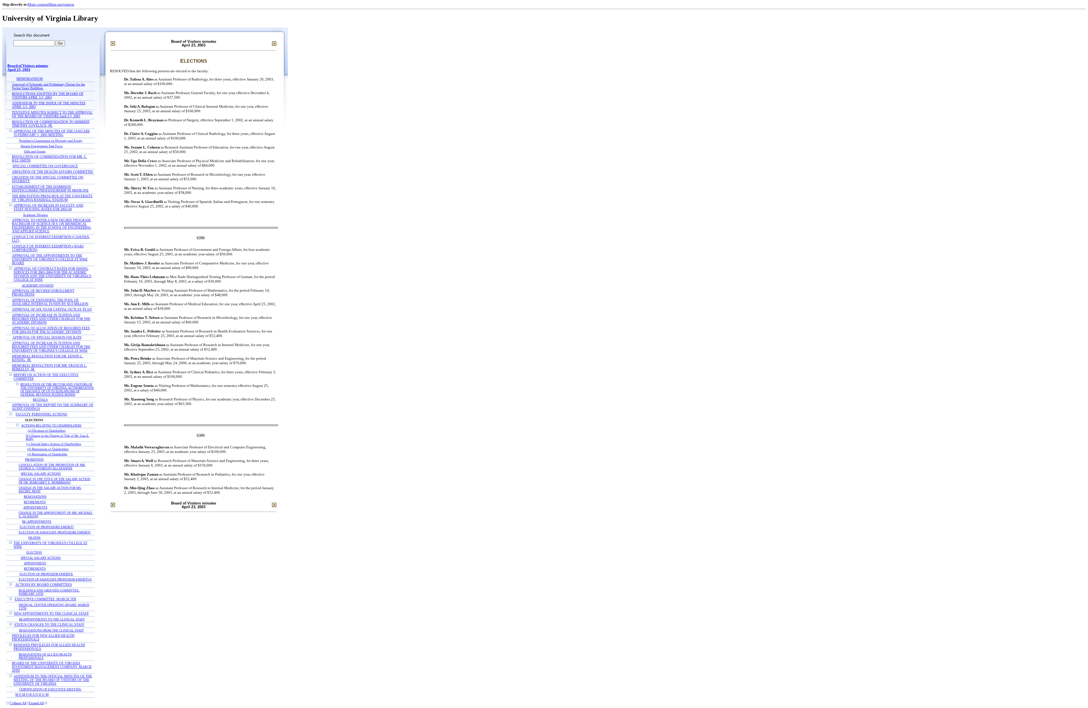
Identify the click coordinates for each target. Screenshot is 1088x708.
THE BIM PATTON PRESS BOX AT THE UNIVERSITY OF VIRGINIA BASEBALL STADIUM (52, 198)
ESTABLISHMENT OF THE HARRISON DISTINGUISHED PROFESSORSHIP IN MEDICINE (50, 188)
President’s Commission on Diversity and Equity (50, 140)
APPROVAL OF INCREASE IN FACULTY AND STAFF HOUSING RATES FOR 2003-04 (48, 207)
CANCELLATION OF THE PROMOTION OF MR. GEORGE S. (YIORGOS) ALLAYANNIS (52, 466)
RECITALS (40, 399)
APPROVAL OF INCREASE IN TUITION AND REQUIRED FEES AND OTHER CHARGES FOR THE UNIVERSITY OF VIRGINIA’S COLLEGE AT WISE (51, 347)
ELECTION (34, 552)
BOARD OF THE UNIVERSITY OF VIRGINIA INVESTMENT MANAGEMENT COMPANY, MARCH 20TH (52, 667)
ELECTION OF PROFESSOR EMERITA (46, 574)
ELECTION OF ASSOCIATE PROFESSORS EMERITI (54, 532)
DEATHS (34, 537)
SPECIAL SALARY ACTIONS (41, 473)
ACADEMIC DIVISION (38, 285)
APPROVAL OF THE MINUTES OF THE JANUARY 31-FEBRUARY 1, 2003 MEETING (52, 133)
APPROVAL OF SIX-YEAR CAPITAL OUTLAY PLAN (52, 309)
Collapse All (18, 703)
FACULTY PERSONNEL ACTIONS (41, 414)
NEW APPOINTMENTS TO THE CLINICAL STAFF (51, 614)
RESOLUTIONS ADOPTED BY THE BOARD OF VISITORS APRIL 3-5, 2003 (48, 95)
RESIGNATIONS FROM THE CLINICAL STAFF (51, 630)
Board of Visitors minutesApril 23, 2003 (27, 68)
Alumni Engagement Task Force (41, 146)
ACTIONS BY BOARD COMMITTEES (43, 585)
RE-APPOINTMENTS (36, 521)
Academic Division (35, 215)
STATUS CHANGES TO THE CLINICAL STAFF (49, 625)
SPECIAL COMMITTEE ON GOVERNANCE (45, 166)
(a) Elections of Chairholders (46, 430)
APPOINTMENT (35, 563)
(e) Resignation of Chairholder (47, 454)
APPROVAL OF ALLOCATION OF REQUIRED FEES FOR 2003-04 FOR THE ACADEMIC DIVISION (51, 330)
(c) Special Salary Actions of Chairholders (53, 444)
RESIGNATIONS (35, 496)
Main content (38, 4)
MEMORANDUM (29, 79)
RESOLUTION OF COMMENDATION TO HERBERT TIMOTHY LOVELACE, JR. (51, 124)
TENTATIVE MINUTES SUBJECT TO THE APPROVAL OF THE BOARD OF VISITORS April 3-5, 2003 (52, 114)
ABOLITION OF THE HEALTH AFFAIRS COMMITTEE (52, 172)
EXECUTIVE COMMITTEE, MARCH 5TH (45, 599)
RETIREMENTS (35, 502)
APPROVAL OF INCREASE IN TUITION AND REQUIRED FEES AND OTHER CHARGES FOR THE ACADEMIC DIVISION (51, 319)
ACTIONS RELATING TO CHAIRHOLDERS (51, 425)
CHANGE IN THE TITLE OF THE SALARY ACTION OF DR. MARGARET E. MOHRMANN (54, 480)
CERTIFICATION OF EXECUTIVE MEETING (50, 689)
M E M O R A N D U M (32, 695)
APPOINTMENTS (35, 507)
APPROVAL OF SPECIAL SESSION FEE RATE (47, 338)
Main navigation (61, 4)
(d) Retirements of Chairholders (48, 449)
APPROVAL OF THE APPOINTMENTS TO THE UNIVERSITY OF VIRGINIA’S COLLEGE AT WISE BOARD (50, 259)
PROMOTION (34, 459)
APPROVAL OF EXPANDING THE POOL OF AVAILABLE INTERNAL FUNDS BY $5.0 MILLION (50, 302)
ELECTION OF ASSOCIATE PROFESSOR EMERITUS (55, 579)
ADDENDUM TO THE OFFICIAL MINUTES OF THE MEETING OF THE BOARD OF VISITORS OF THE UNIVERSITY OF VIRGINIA (53, 680)
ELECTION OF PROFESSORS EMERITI (47, 527)
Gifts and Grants (34, 151)
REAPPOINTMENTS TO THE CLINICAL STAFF (52, 619)
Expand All (36, 703)
